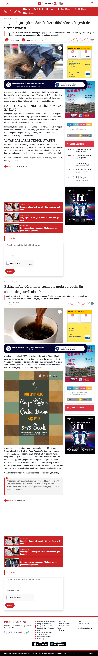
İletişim (61, 630)
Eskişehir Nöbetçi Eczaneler (46, 622)
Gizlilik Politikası (64, 624)
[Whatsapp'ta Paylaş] (77, 39)
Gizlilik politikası (73, 653)
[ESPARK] (80, 206)
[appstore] (40, 644)
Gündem (51, 9)
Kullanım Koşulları (83, 624)
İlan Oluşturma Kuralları (85, 628)
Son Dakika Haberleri (44, 637)
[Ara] (92, 3)
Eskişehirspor (82, 9)
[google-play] (57, 644)
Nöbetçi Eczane (65, 9)
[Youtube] (20, 632)
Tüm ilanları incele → (86, 48)
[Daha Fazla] (81, 39)
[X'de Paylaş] (73, 39)
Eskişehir (40, 9)
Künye (79, 622)
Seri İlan (28, 9)
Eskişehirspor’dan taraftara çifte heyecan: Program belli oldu (83, 178)
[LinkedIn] (16, 632)
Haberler (6, 18)
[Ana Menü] (92, 11)
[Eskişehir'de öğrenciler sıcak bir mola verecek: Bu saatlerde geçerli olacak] (33, 325)
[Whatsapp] (27, 632)
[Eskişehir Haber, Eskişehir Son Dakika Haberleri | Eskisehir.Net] (50, 3)
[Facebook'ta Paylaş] (70, 39)
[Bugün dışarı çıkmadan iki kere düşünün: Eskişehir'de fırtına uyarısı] (33, 61)
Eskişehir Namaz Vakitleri (45, 626)
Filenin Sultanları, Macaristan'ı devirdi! (82, 164)
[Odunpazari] (80, 100)
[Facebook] (5, 632)
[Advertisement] (39, 184)
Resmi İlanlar (30, 13)
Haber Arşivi (41, 639)
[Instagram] (13, 632)
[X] (9, 632)
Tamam (91, 653)
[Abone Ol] (92, 40)
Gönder (10, 271)
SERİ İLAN (62, 622)
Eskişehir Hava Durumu (44, 624)
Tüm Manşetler (42, 634)
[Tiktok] (23, 632)
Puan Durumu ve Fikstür (44, 632)
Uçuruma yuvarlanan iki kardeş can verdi (83, 150)
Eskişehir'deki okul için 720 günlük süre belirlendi (83, 157)
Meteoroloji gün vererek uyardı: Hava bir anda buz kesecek (84, 171)
